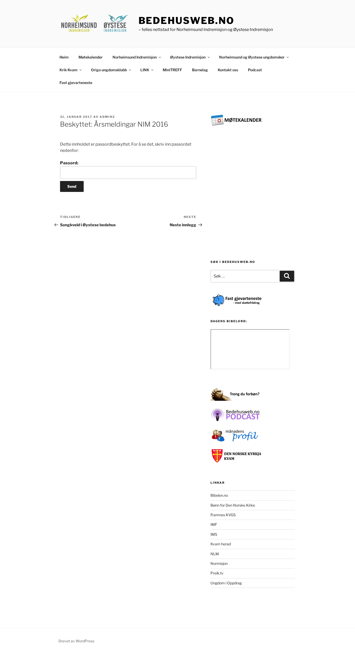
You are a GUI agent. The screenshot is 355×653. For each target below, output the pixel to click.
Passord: (69, 162)
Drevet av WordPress (76, 641)
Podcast (255, 70)
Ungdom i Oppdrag (226, 583)
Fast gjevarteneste (76, 82)
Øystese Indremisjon (188, 57)
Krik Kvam (68, 70)
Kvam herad (221, 544)
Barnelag (200, 70)
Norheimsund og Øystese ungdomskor (252, 57)
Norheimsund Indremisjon (135, 57)
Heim (64, 57)
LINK (144, 70)
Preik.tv (217, 573)
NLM (215, 554)
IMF (214, 524)
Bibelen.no (219, 495)
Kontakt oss (228, 70)
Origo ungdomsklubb (109, 70)
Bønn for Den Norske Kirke (233, 505)
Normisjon (219, 563)
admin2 (107, 117)
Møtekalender (90, 57)
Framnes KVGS (223, 515)
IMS (214, 534)
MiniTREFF (172, 70)
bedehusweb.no (186, 20)
